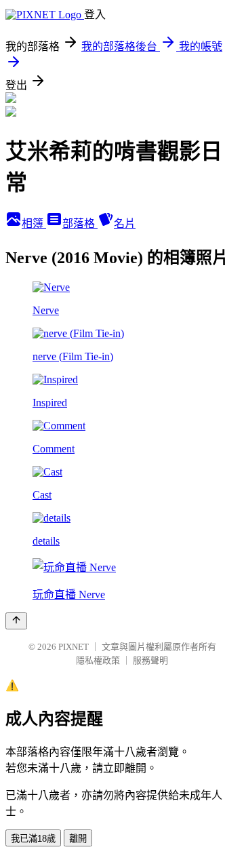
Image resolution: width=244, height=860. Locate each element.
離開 (78, 839)
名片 (125, 223)
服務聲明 (150, 660)
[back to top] (16, 620)
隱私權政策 (98, 660)
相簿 (34, 223)
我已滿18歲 (33, 839)
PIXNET (73, 647)
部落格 (80, 223)
